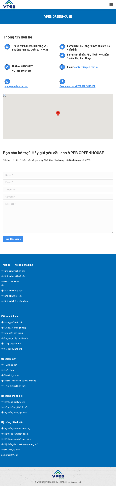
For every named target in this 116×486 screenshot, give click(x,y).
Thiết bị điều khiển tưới (15, 386)
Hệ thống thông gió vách (15, 412)
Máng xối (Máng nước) (15, 328)
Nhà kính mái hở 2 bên (15, 276)
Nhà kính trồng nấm (14, 290)
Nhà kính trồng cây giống (16, 301)
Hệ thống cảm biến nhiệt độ (17, 428)
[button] (58, 114)
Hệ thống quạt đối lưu (14, 402)
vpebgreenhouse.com (16, 86)
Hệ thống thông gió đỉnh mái (14, 407)
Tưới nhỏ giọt (11, 365)
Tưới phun (9, 370)
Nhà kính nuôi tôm (13, 296)
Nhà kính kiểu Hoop (10, 281)
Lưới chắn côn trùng (13, 333)
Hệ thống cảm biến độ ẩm (16, 434)
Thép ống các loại (13, 343)
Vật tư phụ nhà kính (13, 349)
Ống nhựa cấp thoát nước (16, 338)
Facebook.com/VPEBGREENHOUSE (77, 86)
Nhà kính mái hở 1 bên (15, 271)
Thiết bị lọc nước (11, 375)
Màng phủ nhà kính (14, 322)
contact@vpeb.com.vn (86, 67)
